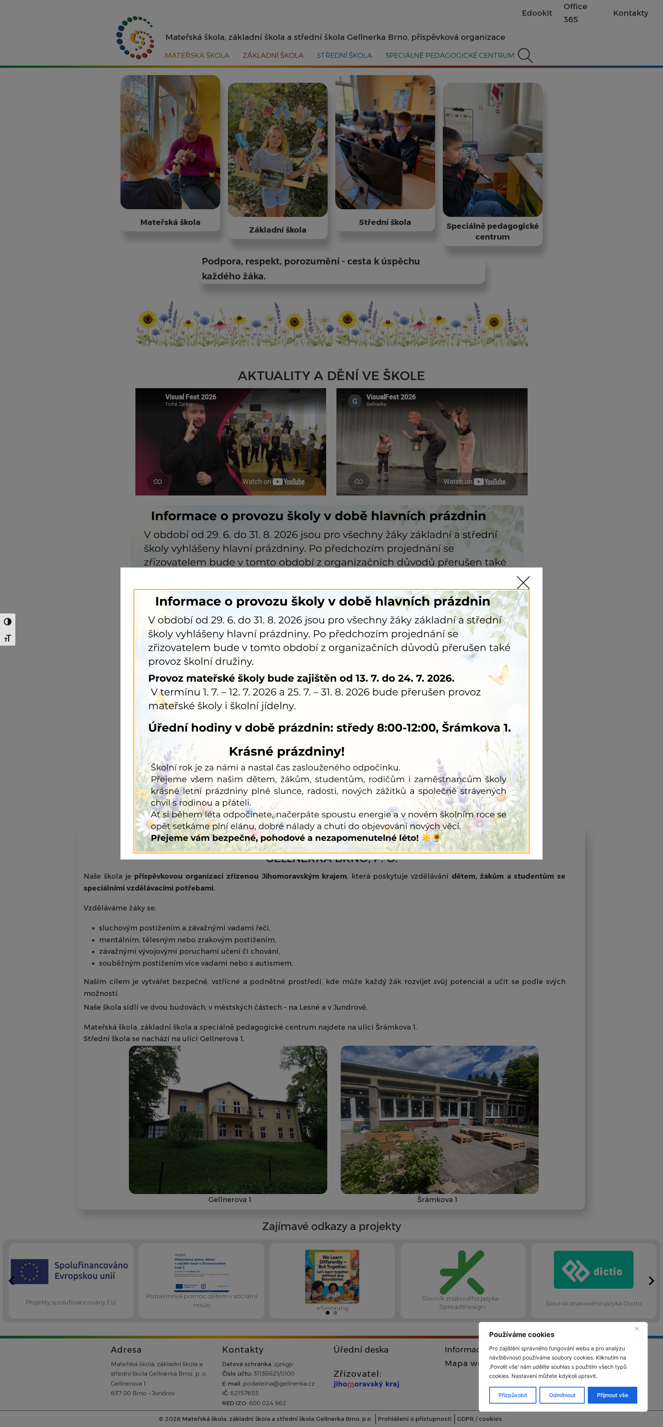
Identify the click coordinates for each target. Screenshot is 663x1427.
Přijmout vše (612, 1395)
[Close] (639, 1328)
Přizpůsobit (512, 1395)
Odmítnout (562, 1395)
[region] (563, 1367)
